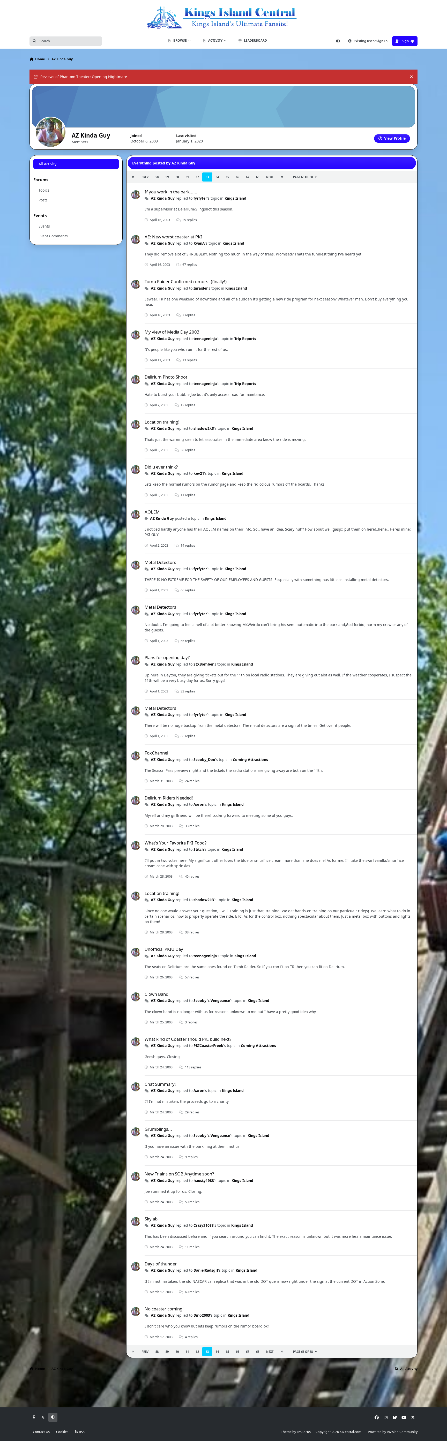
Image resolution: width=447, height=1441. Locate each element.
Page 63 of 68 (303, 177)
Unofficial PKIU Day (164, 949)
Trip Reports (245, 338)
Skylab (151, 1219)
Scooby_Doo (204, 759)
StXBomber (203, 664)
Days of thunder (161, 1264)
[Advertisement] (223, 1390)
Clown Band (156, 994)
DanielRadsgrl (205, 1270)
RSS (81, 1432)
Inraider (200, 288)
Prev (144, 177)
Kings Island (235, 198)
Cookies (62, 1432)
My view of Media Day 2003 (172, 332)
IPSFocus (304, 1432)
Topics (44, 190)
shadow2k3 (203, 428)
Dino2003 (201, 1315)
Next (269, 177)
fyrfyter (200, 198)
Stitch (198, 849)
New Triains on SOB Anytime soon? (179, 1174)
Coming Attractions (250, 759)
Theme (286, 1432)
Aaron (198, 804)
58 (157, 177)
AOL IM (152, 512)
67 (247, 177)
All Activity (47, 163)
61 (187, 177)
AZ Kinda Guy (163, 198)
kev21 (198, 473)
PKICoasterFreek (208, 1045)
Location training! (162, 422)
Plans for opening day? (167, 657)
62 (197, 177)
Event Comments (53, 235)
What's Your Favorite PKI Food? (175, 843)
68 (257, 177)
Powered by (393, 1432)
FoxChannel (156, 753)
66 (237, 177)
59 (167, 177)
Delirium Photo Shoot (166, 377)
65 (227, 177)
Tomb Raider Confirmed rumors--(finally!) (186, 281)
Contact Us (41, 1432)
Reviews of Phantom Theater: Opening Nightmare (83, 76)
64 (217, 177)
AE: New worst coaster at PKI (173, 237)
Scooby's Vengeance (211, 1000)
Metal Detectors (160, 562)
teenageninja (205, 338)
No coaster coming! (164, 1309)
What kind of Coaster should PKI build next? (188, 1039)
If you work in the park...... (171, 192)
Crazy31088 (203, 1225)
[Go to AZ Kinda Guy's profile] (135, 194)
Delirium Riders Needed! (169, 798)
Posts (43, 200)
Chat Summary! (160, 1084)
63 (207, 177)
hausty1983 (203, 1180)
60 (177, 177)
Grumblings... (158, 1129)
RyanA (199, 243)
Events (44, 226)
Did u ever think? (161, 467)
